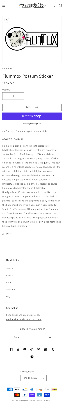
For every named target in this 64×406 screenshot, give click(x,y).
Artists (9, 275)
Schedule (11, 289)
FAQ (8, 296)
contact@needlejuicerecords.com (23, 319)
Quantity (6, 89)
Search (9, 268)
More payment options (32, 123)
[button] (3, 5)
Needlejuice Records (27, 400)
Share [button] (9, 233)
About (9, 282)
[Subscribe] (49, 337)
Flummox (7, 68)
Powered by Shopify (44, 400)
